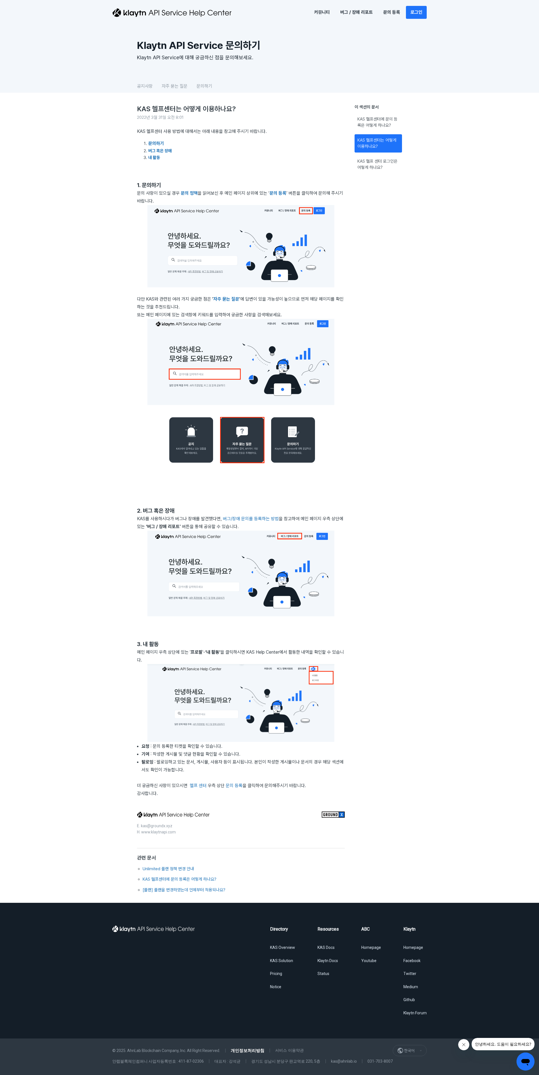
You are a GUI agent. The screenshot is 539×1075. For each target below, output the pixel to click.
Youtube (368, 960)
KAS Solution (281, 960)
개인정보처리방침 (247, 1050)
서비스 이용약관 (289, 1050)
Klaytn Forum (415, 1013)
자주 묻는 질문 (175, 86)
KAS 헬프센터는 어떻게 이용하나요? (376, 143)
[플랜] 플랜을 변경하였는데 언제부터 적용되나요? (184, 889)
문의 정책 (189, 193)
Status (323, 973)
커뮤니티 (322, 12)
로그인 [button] (416, 12)
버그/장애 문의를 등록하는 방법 (251, 518)
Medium (410, 987)
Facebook (412, 960)
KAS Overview (282, 947)
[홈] (171, 12)
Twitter (409, 973)
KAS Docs (326, 947)
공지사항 (145, 86)
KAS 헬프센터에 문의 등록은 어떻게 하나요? (377, 122)
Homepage (371, 947)
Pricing (276, 973)
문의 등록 (391, 12)
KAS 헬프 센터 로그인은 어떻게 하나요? (377, 164)
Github (409, 999)
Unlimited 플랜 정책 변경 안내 (168, 868)
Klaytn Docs (328, 960)
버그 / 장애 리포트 (356, 12)
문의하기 (204, 86)
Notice (275, 987)
